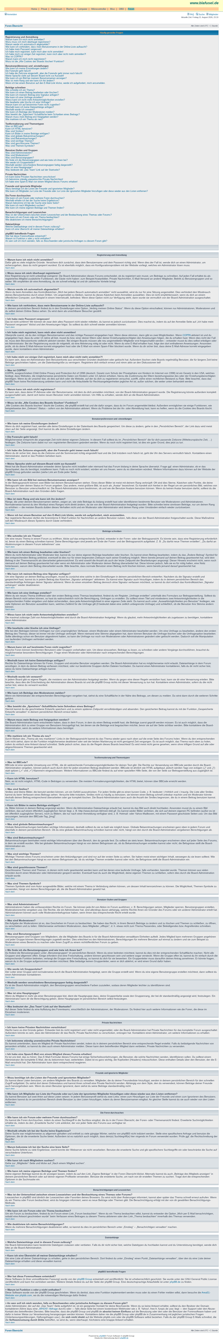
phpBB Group (84, 1279)
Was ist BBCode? (14, 126)
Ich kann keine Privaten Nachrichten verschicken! (30, 177)
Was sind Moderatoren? (17, 155)
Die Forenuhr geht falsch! (18, 71)
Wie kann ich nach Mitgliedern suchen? (25, 205)
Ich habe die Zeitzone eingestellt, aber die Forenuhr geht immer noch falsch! (43, 73)
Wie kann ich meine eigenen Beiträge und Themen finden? (34, 208)
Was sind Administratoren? (18, 153)
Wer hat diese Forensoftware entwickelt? (25, 236)
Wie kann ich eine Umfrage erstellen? (24, 97)
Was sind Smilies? (14, 131)
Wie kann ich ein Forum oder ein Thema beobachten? (32, 217)
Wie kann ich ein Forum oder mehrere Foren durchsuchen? (34, 198)
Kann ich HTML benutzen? (18, 129)
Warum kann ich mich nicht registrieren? (25, 59)
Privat (44, 9)
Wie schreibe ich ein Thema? (20, 90)
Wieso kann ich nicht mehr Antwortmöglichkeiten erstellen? (35, 100)
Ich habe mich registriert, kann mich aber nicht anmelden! (34, 52)
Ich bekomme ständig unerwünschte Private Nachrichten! (34, 179)
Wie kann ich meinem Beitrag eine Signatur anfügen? (32, 95)
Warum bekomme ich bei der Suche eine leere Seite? (32, 203)
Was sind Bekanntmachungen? (21, 138)
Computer (82, 9)
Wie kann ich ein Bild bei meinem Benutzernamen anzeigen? (36, 78)
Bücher (70, 9)
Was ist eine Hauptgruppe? (19, 167)
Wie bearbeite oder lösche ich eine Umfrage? (28, 102)
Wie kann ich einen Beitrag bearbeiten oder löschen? (31, 92)
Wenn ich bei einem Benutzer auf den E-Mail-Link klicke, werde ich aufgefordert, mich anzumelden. (55, 83)
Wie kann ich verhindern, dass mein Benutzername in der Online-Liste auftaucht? (46, 47)
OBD (121, 9)
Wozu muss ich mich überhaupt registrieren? (27, 42)
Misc (112, 9)
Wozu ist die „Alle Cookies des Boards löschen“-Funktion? (34, 61)
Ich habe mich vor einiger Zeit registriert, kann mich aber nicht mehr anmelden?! (45, 54)
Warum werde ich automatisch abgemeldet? (27, 44)
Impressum (56, 9)
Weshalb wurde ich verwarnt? (20, 109)
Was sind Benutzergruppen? (19, 157)
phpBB (102, 1336)
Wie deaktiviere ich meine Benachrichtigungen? (29, 220)
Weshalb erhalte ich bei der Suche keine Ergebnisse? (32, 200)
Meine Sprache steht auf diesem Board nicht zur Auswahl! (34, 76)
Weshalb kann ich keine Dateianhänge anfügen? (29, 107)
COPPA (187, 335)
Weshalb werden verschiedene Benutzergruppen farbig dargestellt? (38, 165)
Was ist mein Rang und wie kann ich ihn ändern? (30, 80)
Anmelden (12, 14)
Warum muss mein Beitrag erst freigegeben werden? (31, 117)
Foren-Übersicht (13, 26)
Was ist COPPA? (14, 56)
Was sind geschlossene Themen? (22, 143)
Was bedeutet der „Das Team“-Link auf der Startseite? (32, 170)
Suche (201, 14)
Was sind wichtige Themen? (19, 141)
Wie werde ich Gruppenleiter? (20, 162)
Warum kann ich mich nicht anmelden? (25, 39)
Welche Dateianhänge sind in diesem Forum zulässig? (32, 226)
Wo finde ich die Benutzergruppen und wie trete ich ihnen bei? (36, 160)
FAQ (191, 14)
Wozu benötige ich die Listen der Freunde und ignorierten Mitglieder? (39, 189)
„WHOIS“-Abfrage (48, 1308)
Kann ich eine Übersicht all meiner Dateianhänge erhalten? (34, 229)
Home (34, 9)
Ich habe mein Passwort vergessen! (23, 49)
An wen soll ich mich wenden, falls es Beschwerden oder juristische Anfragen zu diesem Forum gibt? (56, 241)
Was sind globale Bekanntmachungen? (25, 136)
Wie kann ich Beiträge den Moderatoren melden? (29, 112)
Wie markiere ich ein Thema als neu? (24, 119)
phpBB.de (175, 1281)
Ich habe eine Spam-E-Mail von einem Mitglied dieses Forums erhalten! (41, 182)
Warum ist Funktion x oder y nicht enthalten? (28, 238)
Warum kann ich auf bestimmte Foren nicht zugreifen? (32, 105)
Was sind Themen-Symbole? (19, 146)
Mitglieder (213, 14)
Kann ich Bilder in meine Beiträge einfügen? (27, 133)
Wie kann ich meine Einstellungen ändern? (26, 68)
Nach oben (10, 268)
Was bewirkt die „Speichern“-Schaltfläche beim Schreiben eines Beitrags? (42, 114)
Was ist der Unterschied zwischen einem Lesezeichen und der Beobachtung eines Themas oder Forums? (58, 215)
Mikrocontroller (98, 9)
